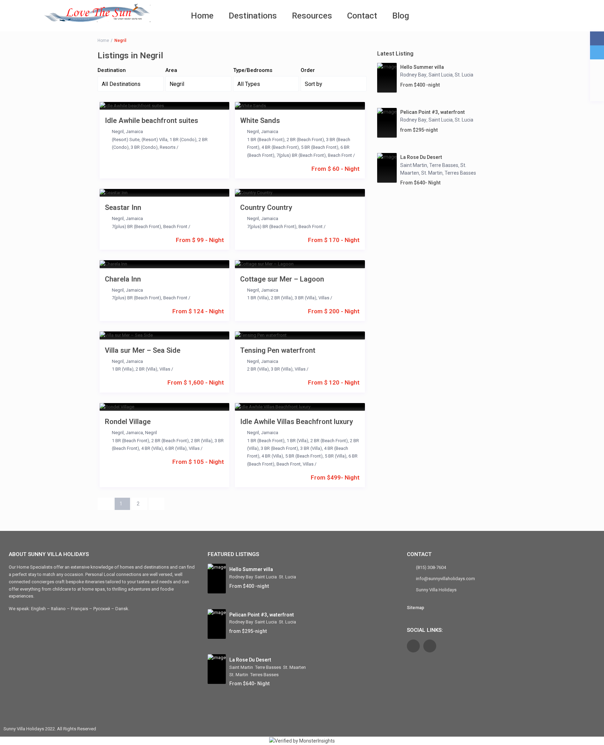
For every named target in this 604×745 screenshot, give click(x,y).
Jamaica (134, 131)
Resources (312, 16)
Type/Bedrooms (252, 70)
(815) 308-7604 (431, 567)
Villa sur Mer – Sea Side (142, 350)
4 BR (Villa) (152, 448)
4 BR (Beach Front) (280, 147)
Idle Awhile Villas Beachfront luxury (296, 421)
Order (308, 70)
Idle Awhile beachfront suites (151, 120)
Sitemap (415, 607)
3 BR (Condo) (144, 147)
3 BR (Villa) (305, 297)
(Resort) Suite (125, 139)
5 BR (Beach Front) (319, 147)
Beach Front (340, 155)
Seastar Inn (123, 207)
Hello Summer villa (422, 67)
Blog (400, 16)
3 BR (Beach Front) (279, 448)
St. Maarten (294, 667)
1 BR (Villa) (258, 297)
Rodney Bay (413, 75)
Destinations (253, 16)
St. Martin (432, 173)
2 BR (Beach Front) (305, 139)
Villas (323, 297)
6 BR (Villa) (176, 448)
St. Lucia (464, 75)
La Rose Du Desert (421, 157)
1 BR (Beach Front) (266, 139)
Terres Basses (460, 173)
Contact (362, 16)
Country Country (266, 207)
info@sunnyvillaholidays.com (445, 578)
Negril (118, 131)
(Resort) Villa (154, 139)
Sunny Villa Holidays (436, 589)
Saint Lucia (441, 75)
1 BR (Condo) (183, 139)
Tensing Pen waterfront (277, 350)
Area (171, 70)
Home (202, 16)
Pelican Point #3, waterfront (432, 112)
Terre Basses (443, 165)
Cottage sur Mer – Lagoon (282, 279)
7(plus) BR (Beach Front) (301, 155)
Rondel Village (128, 421)
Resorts (167, 147)
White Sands (260, 120)
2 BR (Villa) (282, 297)
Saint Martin (413, 165)
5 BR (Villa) (335, 456)
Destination (112, 70)
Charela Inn (123, 279)
